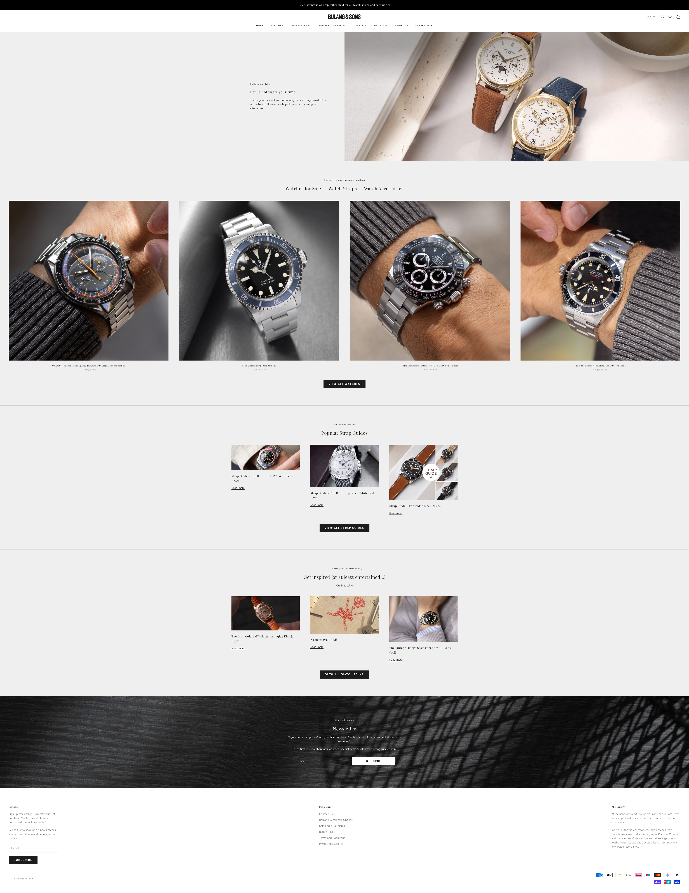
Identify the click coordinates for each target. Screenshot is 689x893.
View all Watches (344, 384)
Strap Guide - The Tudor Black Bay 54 (415, 506)
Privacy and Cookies (331, 843)
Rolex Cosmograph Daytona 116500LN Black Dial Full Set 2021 (430, 365)
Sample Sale (424, 25)
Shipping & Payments (332, 825)
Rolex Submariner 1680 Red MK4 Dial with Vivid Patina (600, 365)
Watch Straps (301, 25)
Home (260, 25)
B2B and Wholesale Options (336, 820)
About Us (401, 25)
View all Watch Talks (344, 674)
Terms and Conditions (332, 837)
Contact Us (326, 814)
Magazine (380, 25)
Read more (238, 488)
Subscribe (373, 761)
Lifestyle (360, 25)
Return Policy (327, 831)
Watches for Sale (303, 188)
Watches (277, 25)
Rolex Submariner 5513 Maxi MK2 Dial (259, 365)
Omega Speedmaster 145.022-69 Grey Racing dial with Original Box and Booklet (88, 365)
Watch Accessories (332, 25)
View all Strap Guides (344, 528)
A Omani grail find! (323, 640)
